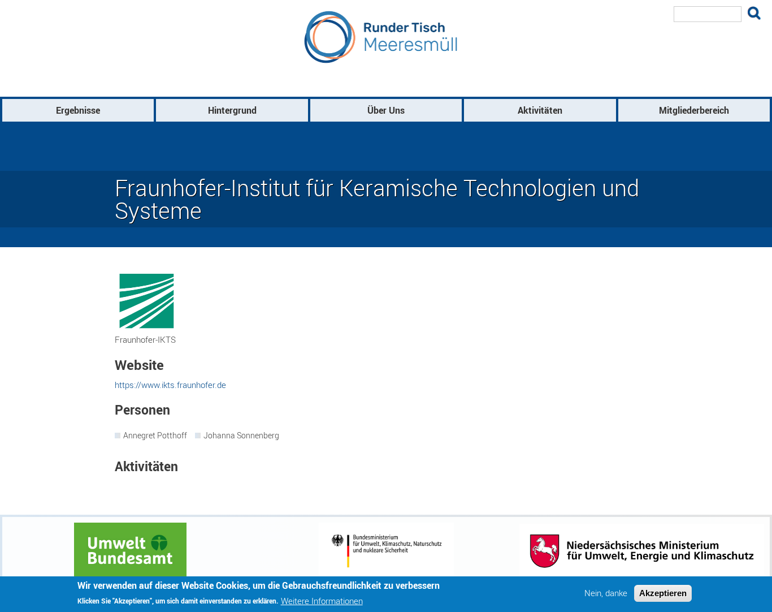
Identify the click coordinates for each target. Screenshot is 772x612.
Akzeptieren (663, 593)
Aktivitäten (540, 110)
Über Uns (386, 110)
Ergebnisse (78, 110)
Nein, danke (605, 593)
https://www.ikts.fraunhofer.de (170, 384)
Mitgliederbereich (694, 110)
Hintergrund (232, 110)
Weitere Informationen (322, 600)
